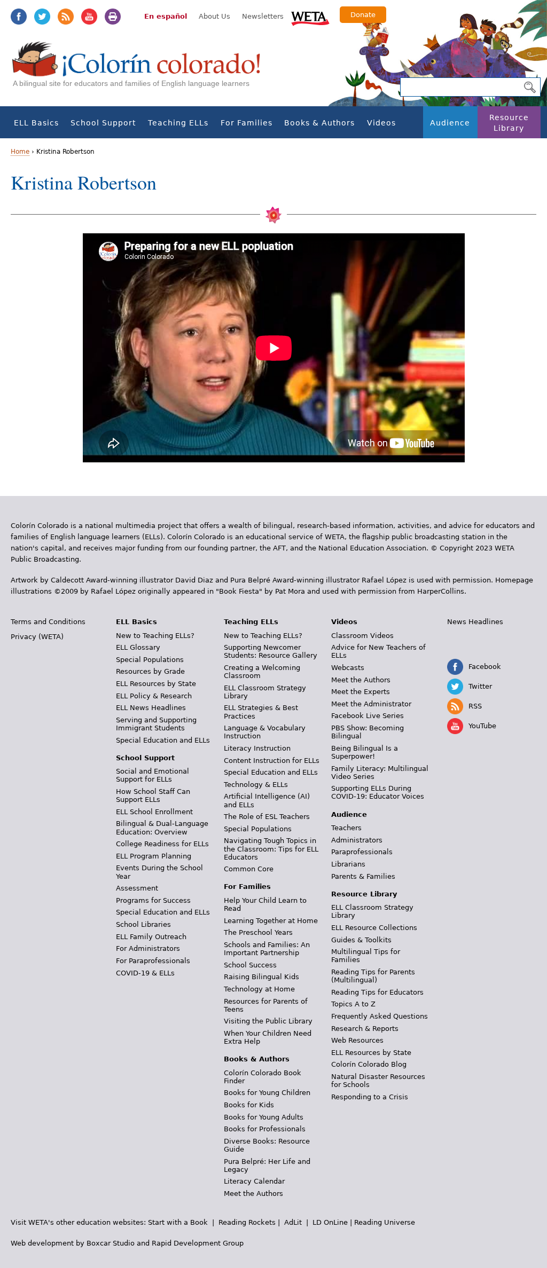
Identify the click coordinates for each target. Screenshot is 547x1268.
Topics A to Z (353, 1004)
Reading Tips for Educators (377, 992)
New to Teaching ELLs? (155, 636)
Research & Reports (364, 1029)
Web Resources (357, 1040)
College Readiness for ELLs (162, 844)
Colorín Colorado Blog (369, 1064)
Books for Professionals (265, 1129)
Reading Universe (384, 1222)
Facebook (19, 17)
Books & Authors (319, 123)
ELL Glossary (138, 647)
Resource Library (509, 122)
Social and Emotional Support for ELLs (152, 775)
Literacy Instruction (257, 748)
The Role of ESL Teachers (267, 817)
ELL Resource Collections (374, 928)
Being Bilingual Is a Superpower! (364, 752)
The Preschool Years (258, 932)
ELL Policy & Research (154, 696)
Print (113, 17)
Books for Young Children (267, 1093)
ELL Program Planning (153, 856)
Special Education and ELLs (163, 740)
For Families (246, 123)
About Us (214, 16)
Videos (381, 123)
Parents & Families (363, 876)
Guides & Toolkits (361, 940)
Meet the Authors (253, 1194)
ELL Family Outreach (151, 937)
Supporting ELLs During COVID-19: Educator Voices (377, 792)
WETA (310, 17)
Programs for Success (153, 900)
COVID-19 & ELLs (145, 973)
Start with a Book (178, 1222)
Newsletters (263, 16)
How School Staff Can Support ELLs (153, 795)
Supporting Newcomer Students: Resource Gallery (270, 651)
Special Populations (150, 660)
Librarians (348, 864)
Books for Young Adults (263, 1117)
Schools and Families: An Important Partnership (267, 949)
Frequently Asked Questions (379, 1016)
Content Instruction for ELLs (271, 761)
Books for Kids (249, 1105)
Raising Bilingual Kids (261, 977)
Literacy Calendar (254, 1181)
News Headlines (475, 622)
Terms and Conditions (48, 622)
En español (165, 16)
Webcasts (347, 668)
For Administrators (148, 948)
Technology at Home (259, 989)
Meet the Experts (360, 692)
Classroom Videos (362, 636)
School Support (103, 123)
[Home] (142, 69)
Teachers (346, 828)
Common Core (249, 869)
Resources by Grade (150, 671)
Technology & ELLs (256, 785)
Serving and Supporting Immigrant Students (156, 724)
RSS (66, 17)
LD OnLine (330, 1222)
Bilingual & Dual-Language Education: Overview (162, 828)
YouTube (89, 17)
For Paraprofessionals (153, 961)
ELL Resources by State (156, 684)
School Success (250, 965)
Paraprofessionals (362, 852)
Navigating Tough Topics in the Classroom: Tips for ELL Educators (271, 849)
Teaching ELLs (178, 123)
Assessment (137, 888)
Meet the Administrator (371, 704)
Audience (450, 123)
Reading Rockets (247, 1222)
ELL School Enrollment (154, 812)
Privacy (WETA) (37, 637)
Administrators (356, 840)
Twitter (42, 17)
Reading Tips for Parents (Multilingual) (373, 976)
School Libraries (143, 924)
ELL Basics (36, 123)
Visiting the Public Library (268, 1021)
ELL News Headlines (151, 708)
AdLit (293, 1222)
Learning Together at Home (271, 921)
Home (20, 151)
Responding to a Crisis (369, 1097)
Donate (363, 15)
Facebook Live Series (367, 716)
